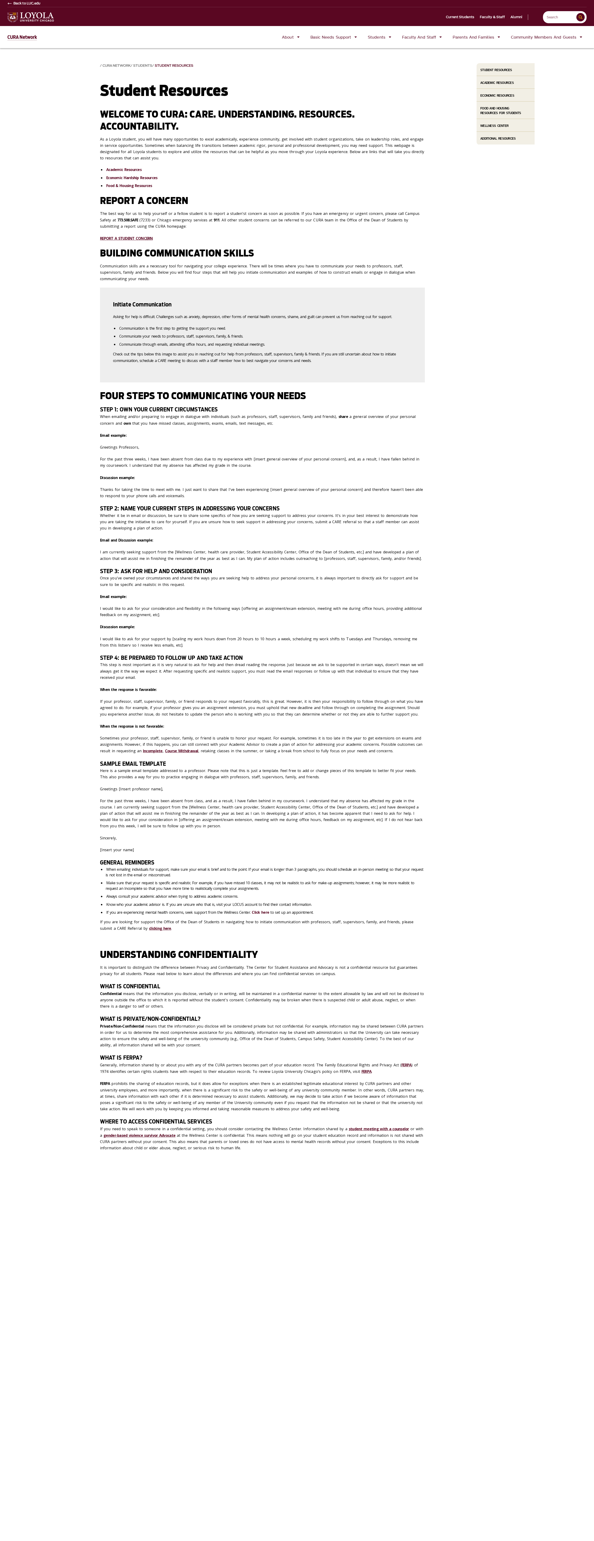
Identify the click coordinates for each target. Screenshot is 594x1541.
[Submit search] (580, 17)
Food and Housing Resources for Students (500, 111)
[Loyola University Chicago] (30, 17)
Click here (260, 912)
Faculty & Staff (492, 17)
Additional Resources (498, 138)
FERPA (406, 1065)
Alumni (516, 17)
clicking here (160, 928)
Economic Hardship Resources (132, 177)
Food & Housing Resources (129, 185)
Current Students (460, 17)
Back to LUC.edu (27, 3)
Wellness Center (494, 126)
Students (142, 65)
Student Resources (174, 65)
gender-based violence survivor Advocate (139, 1135)
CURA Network (22, 37)
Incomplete (153, 750)
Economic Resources (497, 95)
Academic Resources (124, 169)
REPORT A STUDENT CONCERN (126, 238)
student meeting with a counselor (379, 1128)
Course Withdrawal (181, 750)
